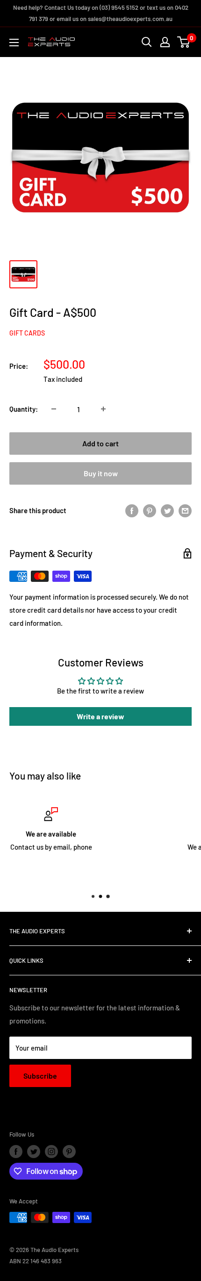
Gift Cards (27, 333)
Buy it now (101, 473)
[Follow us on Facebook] (15, 1151)
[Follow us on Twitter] (33, 1151)
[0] (184, 42)
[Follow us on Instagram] (51, 1151)
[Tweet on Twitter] (167, 510)
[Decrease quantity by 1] (54, 409)
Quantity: (23, 409)
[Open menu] (14, 42)
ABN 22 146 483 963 (35, 1261)
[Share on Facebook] (131, 510)
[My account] (165, 42)
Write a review (100, 716)
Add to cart (100, 443)
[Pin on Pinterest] (149, 510)
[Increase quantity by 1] (103, 409)
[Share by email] (185, 510)
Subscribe (40, 1075)
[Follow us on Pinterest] (69, 1151)
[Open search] (147, 42)
